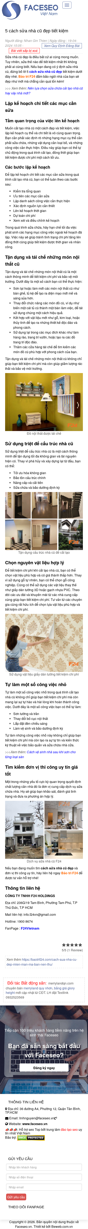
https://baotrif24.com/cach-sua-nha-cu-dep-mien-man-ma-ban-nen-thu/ (42, 962)
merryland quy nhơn (38, 988)
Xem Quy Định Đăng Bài (62, 45)
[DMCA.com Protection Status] (31, 1137)
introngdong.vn (16, 1144)
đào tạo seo (69, 1129)
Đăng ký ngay (44, 1067)
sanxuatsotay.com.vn (20, 1150)
